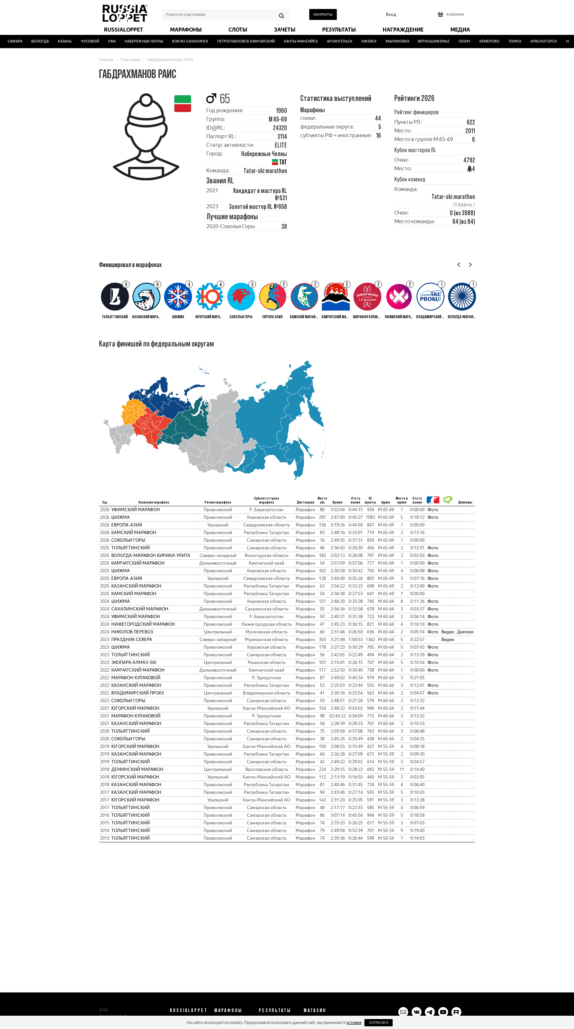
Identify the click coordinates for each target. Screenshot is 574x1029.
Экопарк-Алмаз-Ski (133, 662)
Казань (56, 41)
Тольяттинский (130, 547)
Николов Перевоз (132, 631)
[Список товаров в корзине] (451, 16)
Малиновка (389, 41)
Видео (447, 631)
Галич (456, 41)
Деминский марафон (137, 769)
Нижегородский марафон (143, 624)
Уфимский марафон (135, 509)
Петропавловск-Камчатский (237, 41)
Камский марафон (133, 532)
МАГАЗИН (315, 1010)
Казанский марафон (136, 586)
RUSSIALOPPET (189, 1010)
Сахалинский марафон (139, 609)
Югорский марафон (135, 708)
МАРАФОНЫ (228, 1010)
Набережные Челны (135, 41)
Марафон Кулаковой (135, 677)
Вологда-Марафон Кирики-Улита (150, 555)
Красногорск (535, 41)
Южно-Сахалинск (182, 41)
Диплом (465, 631)
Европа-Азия (126, 524)
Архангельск (331, 41)
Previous (459, 264)
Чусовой (81, 41)
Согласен (378, 1022)
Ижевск (360, 41)
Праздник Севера (131, 639)
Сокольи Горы (128, 540)
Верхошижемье (425, 41)
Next (470, 264)
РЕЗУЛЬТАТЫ (275, 1010)
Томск (506, 41)
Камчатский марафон (138, 563)
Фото (433, 509)
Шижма (120, 517)
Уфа (103, 41)
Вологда (32, 41)
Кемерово (481, 41)
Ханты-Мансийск (292, 41)
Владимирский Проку (137, 693)
